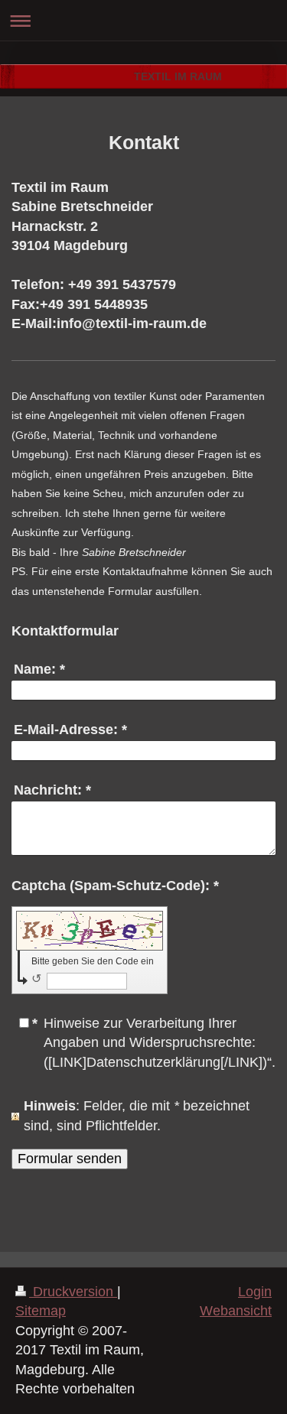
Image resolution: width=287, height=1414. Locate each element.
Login (255, 1291)
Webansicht (236, 1310)
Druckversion (73, 1291)
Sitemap (40, 1310)
